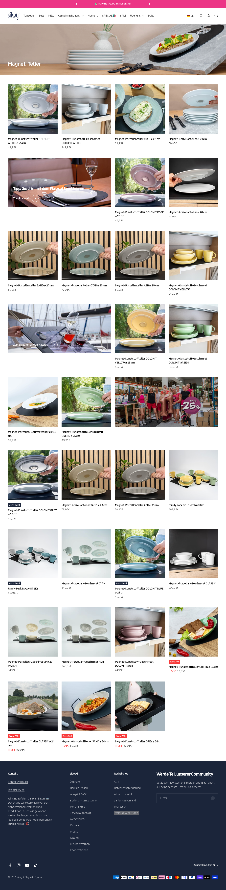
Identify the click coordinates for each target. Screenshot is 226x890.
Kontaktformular (18, 782)
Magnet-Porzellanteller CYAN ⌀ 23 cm (84, 285)
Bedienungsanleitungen (84, 800)
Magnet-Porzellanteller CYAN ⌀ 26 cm (137, 139)
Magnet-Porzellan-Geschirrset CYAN (83, 583)
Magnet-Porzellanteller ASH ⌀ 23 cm (137, 505)
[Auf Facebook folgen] (10, 865)
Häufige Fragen (79, 788)
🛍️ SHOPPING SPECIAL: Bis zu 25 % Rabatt (113, 4)
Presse (74, 831)
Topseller (29, 16)
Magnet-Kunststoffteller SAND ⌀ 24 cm (85, 741)
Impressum (120, 806)
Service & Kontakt (80, 813)
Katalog (74, 837)
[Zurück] (76, 4)
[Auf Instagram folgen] (18, 865)
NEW (51, 16)
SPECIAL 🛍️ (109, 16)
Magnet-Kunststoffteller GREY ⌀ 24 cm (138, 741)
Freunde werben (80, 844)
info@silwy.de (16, 790)
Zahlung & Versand (125, 800)
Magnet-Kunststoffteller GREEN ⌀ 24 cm (193, 667)
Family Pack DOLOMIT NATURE (186, 505)
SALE (123, 16)
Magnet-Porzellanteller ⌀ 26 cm (188, 212)
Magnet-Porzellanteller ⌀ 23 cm (188, 139)
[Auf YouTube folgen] (27, 865)
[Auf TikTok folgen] (35, 865)
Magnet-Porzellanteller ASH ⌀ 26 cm (137, 285)
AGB (116, 782)
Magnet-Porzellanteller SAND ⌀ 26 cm (31, 285)
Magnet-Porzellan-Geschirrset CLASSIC (192, 583)
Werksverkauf (78, 819)
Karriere (74, 825)
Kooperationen (79, 850)
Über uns (135, 16)
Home (91, 16)
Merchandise (77, 806)
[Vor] (149, 4)
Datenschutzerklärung (127, 788)
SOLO (151, 16)
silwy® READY (78, 794)
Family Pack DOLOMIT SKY (23, 588)
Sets (41, 16)
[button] (190, 16)
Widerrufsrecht (123, 794)
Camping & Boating (69, 16)
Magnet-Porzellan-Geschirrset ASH (83, 661)
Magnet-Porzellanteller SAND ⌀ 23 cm (84, 505)
